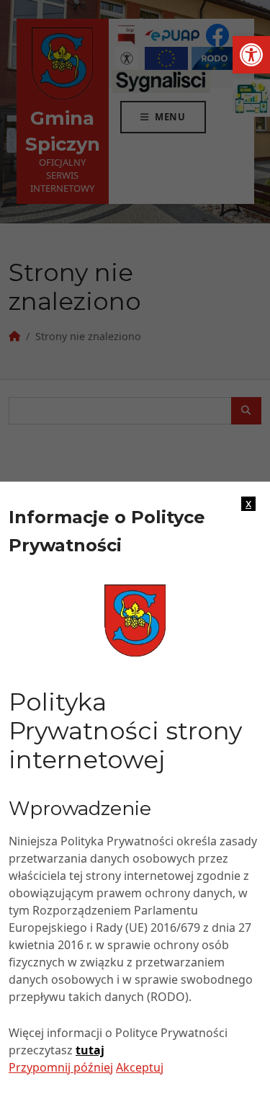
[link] (251, 55)
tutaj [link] (90, 1050)
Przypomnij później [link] (61, 1067)
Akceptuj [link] (139, 1067)
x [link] (248, 504)
